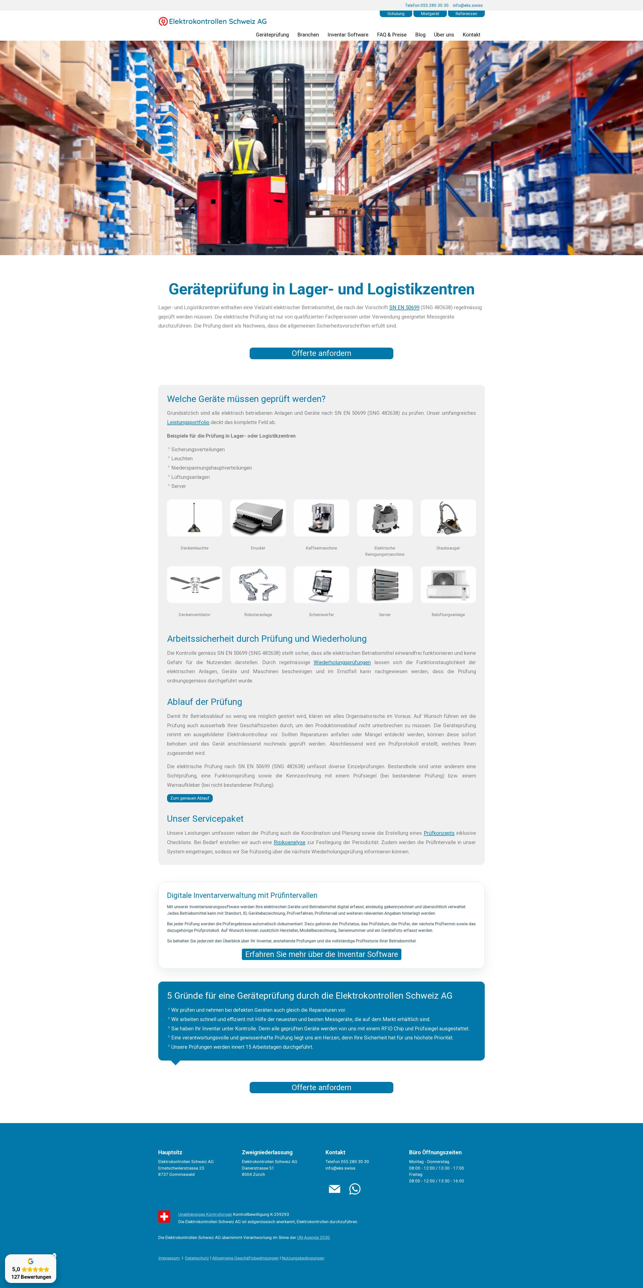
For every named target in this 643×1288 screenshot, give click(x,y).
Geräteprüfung (272, 35)
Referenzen (466, 13)
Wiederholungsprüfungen (342, 662)
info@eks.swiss (468, 5)
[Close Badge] (54, 1255)
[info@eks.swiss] (335, 1189)
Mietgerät (430, 13)
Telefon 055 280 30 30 (427, 5)
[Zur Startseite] (212, 21)
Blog (420, 35)
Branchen (308, 35)
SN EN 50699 (404, 307)
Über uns (444, 35)
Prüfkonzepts (439, 833)
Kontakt (471, 35)
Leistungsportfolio (188, 422)
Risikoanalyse (289, 842)
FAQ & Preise (392, 35)
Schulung (396, 13)
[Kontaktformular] (355, 1189)
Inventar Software (348, 35)
